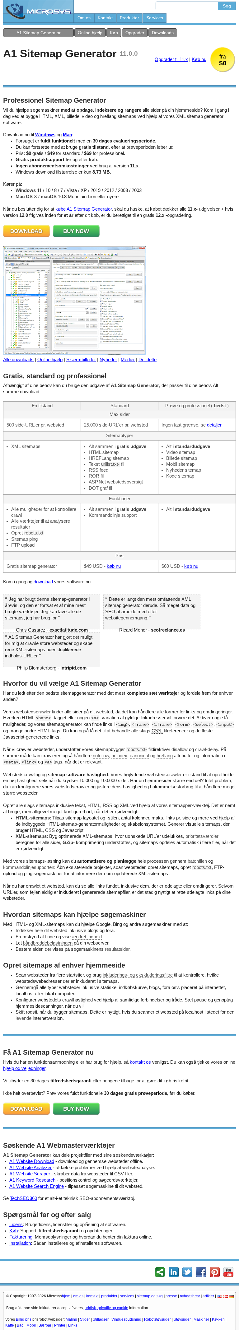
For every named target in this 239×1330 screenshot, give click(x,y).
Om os (84, 17)
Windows (45, 134)
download (43, 581)
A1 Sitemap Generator (38, 32)
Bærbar (45, 1325)
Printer (59, 1325)
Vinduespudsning (126, 1319)
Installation (20, 1243)
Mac (67, 134)
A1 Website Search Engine (36, 1186)
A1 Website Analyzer (30, 1167)
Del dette (147, 359)
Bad (20, 1325)
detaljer (214, 424)
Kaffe (9, 1325)
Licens (16, 1224)
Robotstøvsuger (157, 1319)
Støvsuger (182, 1319)
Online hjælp (90, 32)
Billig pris (23, 1319)
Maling (71, 1319)
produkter (109, 1296)
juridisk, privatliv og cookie (106, 1308)
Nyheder (108, 359)
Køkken (218, 1319)
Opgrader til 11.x (171, 59)
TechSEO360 (23, 1198)
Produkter (129, 17)
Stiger (85, 1319)
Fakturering (20, 1236)
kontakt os (140, 1062)
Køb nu (199, 59)
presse (171, 1296)
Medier (128, 359)
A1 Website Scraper (29, 1173)
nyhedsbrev (190, 1296)
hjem (66, 1296)
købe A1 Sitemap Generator (83, 209)
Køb (114, 32)
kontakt (92, 1296)
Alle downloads (18, 359)
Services (154, 17)
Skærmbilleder (81, 359)
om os (78, 1296)
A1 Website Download (31, 1161)
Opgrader (134, 32)
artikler (208, 1296)
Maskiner (201, 1319)
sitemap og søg (150, 1296)
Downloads (163, 32)
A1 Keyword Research (32, 1180)
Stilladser (101, 1319)
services (127, 1296)
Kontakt (105, 17)
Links (72, 1325)
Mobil (31, 1325)
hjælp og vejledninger (24, 1068)
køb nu (114, 566)
